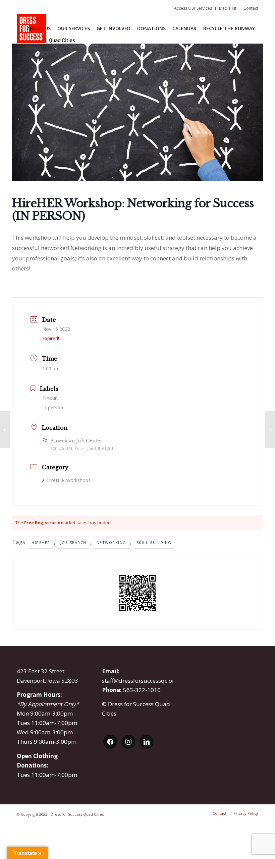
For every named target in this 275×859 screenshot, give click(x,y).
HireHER (41, 542)
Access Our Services (193, 8)
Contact (250, 8)
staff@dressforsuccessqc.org (140, 680)
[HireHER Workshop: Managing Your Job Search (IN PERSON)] (270, 429)
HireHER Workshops (69, 480)
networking (111, 542)
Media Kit (227, 8)
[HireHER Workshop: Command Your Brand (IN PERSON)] (5, 429)
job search (73, 542)
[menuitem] (193, 8)
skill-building (154, 542)
